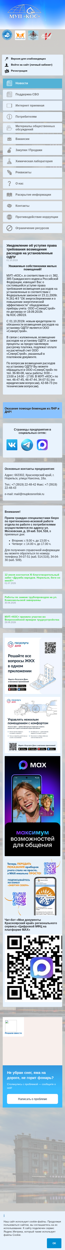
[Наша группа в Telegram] (27, 451)
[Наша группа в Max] (42, 451)
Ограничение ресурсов (32, 228)
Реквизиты (23, 172)
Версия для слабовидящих (28, 58)
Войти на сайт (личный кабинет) (31, 64)
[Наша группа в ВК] (12, 451)
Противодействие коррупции (37, 216)
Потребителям (26, 116)
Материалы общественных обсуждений (35, 128)
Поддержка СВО (27, 94)
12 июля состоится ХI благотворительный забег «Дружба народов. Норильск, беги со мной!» (32, 577)
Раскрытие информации (33, 194)
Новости (22, 83)
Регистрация (19, 70)
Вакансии (22, 138)
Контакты (22, 205)
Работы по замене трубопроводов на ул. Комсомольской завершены (31, 599)
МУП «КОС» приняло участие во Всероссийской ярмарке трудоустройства (32, 618)
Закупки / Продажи (29, 150)
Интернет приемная (30, 105)
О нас (19, 183)
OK (54, 1243)
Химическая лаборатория (34, 161)
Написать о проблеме (32, 1099)
